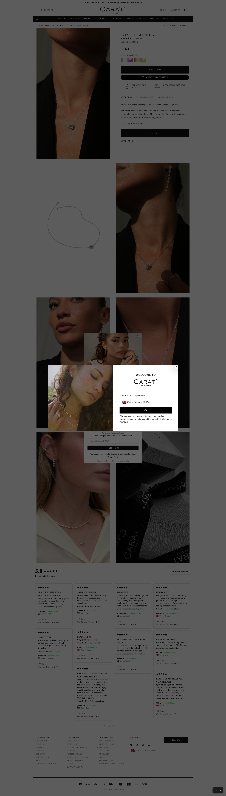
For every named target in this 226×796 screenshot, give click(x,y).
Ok (145, 410)
